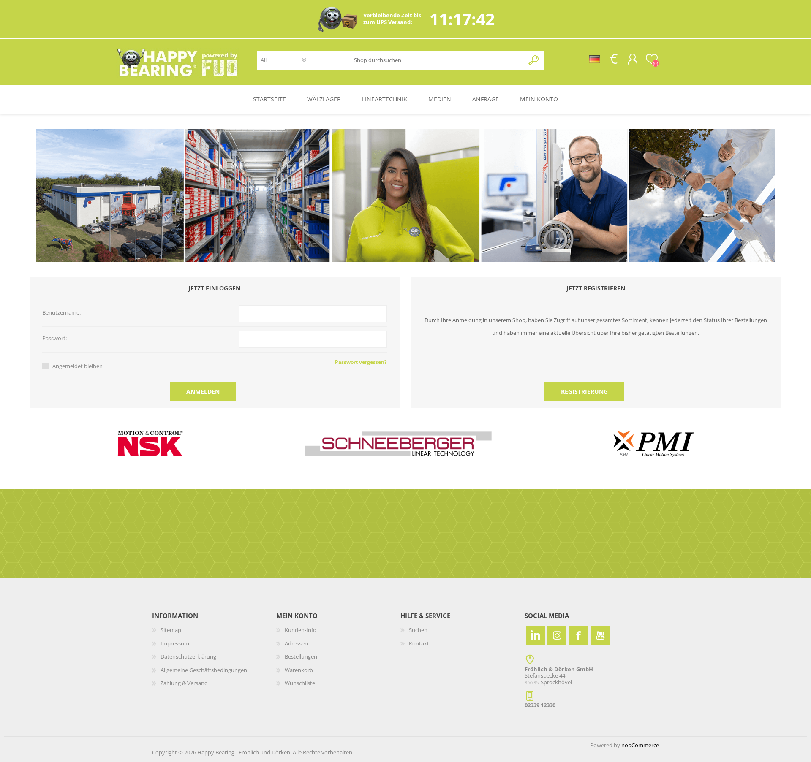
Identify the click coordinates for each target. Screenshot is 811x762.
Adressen (296, 643)
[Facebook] (578, 635)
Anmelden (203, 392)
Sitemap (171, 630)
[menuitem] (214, 630)
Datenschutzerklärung (188, 656)
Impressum (175, 643)
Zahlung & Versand (184, 683)
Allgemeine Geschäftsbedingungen (204, 670)
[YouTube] (600, 635)
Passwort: (54, 338)
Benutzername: (61, 312)
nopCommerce (640, 745)
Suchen (534, 60)
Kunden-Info (300, 630)
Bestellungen (301, 656)
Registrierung (584, 392)
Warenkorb (299, 670)
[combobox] (433, 60)
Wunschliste (300, 683)
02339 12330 (540, 705)
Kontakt (419, 643)
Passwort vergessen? (361, 362)
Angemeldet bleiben (77, 366)
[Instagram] (556, 635)
